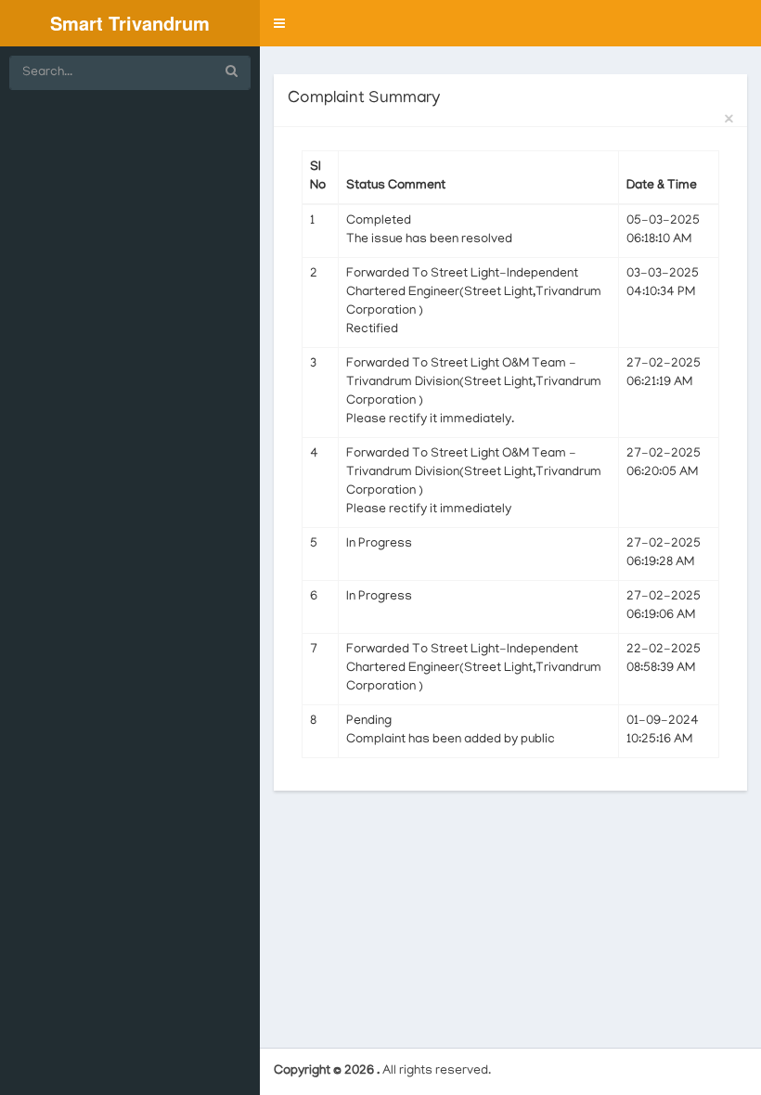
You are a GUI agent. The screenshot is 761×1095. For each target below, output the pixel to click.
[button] (279, 23)
